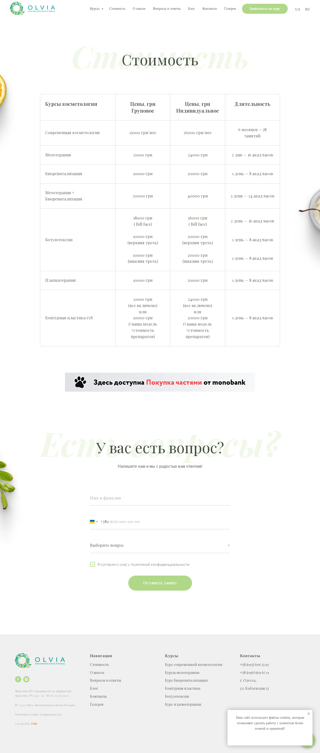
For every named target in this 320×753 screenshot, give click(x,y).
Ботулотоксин (177, 696)
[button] (265, 9)
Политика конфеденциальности (38, 714)
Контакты (209, 9)
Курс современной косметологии (193, 664)
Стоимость (117, 9)
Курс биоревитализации (186, 680)
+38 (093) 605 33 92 (254, 664)
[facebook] (18, 679)
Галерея (230, 9)
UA (297, 9)
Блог (191, 9)
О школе (139, 9)
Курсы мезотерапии (182, 672)
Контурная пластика (182, 688)
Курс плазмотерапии (183, 704)
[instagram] (26, 679)
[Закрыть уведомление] (308, 713)
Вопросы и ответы (166, 9)
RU (307, 9)
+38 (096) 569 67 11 (254, 672)
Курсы (95, 9)
